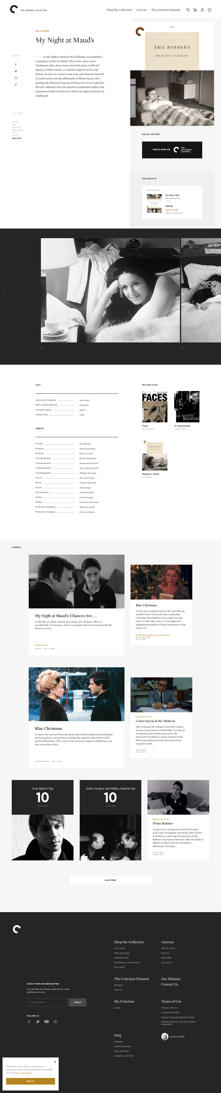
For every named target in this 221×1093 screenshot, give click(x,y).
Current (141, 10)
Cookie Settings (170, 1012)
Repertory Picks (144, 717)
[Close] (55, 1062)
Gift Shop (119, 967)
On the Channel (42, 761)
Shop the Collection (119, 10)
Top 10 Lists (167, 948)
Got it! (30, 1081)
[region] (30, 1074)
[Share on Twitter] (16, 71)
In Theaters (141, 750)
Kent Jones (43, 645)
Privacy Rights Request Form (177, 1017)
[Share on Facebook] (15, 64)
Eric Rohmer (42, 31)
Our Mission (170, 978)
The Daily (166, 963)
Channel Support (124, 1056)
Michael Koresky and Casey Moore (154, 635)
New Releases (122, 953)
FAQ (117, 1035)
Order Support (122, 1046)
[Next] (216, 292)
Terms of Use (171, 1001)
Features (166, 958)
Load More (110, 880)
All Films (119, 948)
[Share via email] (15, 78)
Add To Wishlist (174, 213)
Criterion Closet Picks (127, 963)
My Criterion (124, 1001)
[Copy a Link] (16, 85)
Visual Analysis (143, 637)
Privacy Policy (169, 1008)
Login (117, 1008)
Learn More (26, 1072)
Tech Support (121, 1051)
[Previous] (5, 292)
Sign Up (118, 990)
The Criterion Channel (165, 10)
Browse (118, 985)
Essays (38, 649)
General (119, 1042)
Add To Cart (172, 210)
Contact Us (169, 984)
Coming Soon (121, 958)
